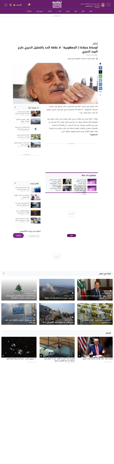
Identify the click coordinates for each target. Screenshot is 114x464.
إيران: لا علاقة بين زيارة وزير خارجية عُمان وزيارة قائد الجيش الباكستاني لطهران (80, 189)
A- (100, 95)
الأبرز (83, 11)
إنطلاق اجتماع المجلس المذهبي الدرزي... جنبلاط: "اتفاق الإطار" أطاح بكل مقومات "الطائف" (55, 183)
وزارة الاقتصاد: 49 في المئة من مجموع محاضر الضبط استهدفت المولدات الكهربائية (22, 128)
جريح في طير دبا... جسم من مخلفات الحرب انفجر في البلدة (20, 321)
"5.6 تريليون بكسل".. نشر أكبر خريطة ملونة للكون (21, 359)
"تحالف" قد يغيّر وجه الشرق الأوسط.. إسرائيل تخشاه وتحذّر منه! (21, 220)
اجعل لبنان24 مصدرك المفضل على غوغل (81, 58)
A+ (100, 92)
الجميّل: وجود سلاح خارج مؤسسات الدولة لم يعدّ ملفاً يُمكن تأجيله (22, 113)
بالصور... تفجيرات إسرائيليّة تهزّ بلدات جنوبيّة (22, 120)
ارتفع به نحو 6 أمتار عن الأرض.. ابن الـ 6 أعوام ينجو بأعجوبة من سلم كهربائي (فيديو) (59, 360)
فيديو (68, 11)
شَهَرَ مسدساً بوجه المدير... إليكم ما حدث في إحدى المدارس (22, 136)
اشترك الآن (97, 6)
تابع (71, 235)
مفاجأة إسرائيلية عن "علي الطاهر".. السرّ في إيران (22, 212)
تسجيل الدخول (89, 6)
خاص (60, 11)
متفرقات (29, 11)
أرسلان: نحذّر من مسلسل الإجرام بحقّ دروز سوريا (55, 188)
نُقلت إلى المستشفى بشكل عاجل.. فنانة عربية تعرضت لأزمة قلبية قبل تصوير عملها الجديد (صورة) (22, 188)
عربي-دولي (39, 11)
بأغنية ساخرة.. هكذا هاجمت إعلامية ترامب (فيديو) (97, 359)
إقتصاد (50, 11)
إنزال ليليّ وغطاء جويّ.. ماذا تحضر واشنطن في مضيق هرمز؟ (22, 204)
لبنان (75, 11)
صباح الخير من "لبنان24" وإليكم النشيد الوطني (21, 196)
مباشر (91, 11)
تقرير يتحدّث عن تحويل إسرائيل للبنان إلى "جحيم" (21, 144)
